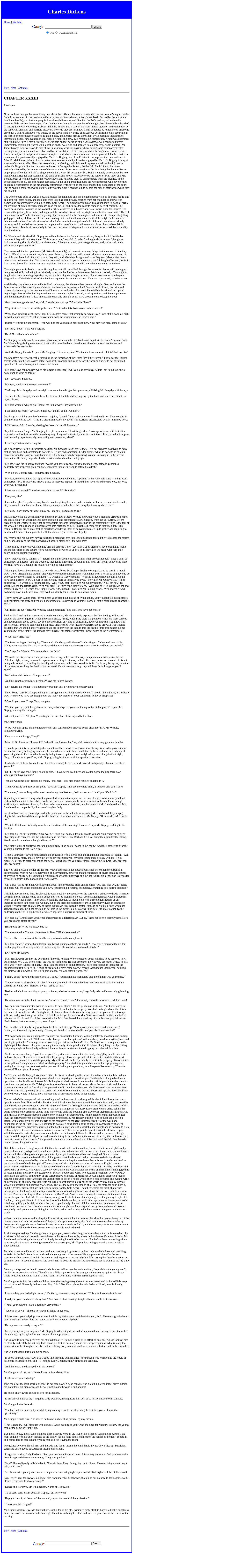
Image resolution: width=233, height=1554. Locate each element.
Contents (22, 87)
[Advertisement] (66, 62)
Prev (6, 87)
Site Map (17, 22)
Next (13, 87)
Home (7, 22)
